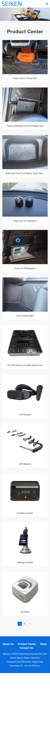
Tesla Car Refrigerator (25, 268)
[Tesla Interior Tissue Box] (25, 73)
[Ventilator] (25, 606)
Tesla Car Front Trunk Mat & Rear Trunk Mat (26, 173)
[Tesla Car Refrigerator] (25, 263)
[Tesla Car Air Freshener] (25, 215)
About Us (8, 644)
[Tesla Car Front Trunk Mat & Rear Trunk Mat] (25, 168)
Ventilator (25, 611)
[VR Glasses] (25, 409)
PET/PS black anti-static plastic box (25, 365)
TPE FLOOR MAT (25, 315)
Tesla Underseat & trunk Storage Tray (25, 125)
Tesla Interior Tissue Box (25, 78)
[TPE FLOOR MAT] (25, 310)
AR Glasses (25, 463)
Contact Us (26, 648)
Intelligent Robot (25, 562)
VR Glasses (25, 414)
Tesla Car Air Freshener (25, 220)
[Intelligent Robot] (25, 557)
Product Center (27, 644)
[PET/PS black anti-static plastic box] (25, 360)
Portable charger (25, 513)
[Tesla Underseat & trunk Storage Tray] (25, 120)
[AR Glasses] (25, 458)
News (43, 644)
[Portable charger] (25, 508)
